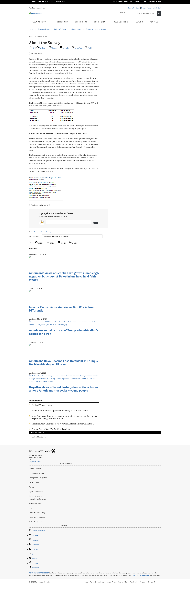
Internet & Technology (37, 513)
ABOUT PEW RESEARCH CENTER (39, 573)
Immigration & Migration (38, 478)
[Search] (159, 13)
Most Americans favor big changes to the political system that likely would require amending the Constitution (64, 417)
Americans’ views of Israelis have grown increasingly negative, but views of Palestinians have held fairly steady (64, 276)
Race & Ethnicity (35, 482)
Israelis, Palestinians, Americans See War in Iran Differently (61, 308)
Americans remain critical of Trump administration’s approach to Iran (63, 332)
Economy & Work (35, 503)
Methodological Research (38, 522)
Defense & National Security (42, 232)
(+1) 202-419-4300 (35, 462)
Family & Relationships (37, 499)
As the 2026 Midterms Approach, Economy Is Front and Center (60, 410)
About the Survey (39, 437)
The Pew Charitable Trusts (141, 575)
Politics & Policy (35, 468)
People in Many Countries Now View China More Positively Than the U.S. (64, 423)
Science (32, 508)
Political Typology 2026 (42, 405)
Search (122, 12)
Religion (32, 487)
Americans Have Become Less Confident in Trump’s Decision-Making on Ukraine (63, 362)
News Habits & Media (37, 517)
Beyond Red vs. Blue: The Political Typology (51, 429)
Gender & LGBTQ (35, 496)
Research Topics (39, 22)
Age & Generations (36, 491)
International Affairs (36, 473)
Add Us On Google (36, 53)
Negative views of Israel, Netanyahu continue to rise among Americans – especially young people (63, 388)
